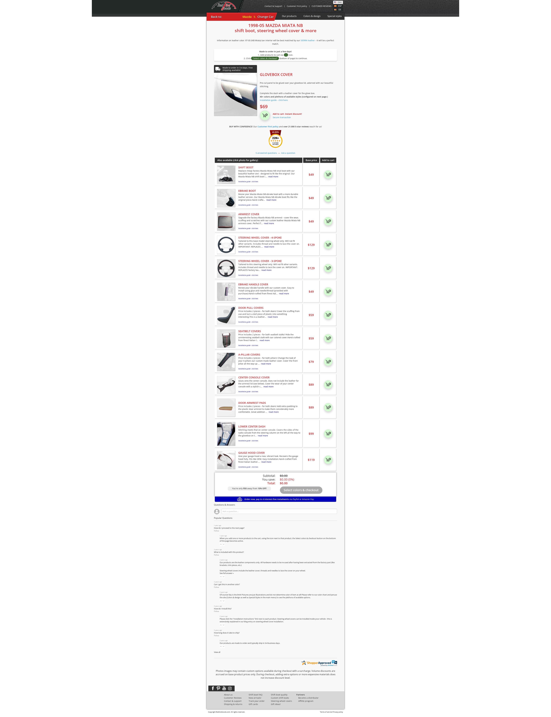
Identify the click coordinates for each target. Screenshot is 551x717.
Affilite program (305, 701)
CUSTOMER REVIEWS (321, 6)
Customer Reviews (233, 698)
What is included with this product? (229, 552)
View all (217, 652)
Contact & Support (273, 6)
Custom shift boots (280, 698)
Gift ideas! (276, 704)
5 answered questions (266, 153)
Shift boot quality (279, 695)
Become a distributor (308, 698)
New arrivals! (255, 698)
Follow (216, 531)
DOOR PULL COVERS (250, 307)
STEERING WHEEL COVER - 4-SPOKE (260, 237)
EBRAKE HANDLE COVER (253, 284)
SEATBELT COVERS (249, 331)
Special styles (334, 16)
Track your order (257, 701)
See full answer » (227, 573)
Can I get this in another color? (227, 584)
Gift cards (253, 704)
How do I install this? (223, 608)
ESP (340, 5)
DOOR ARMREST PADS (252, 403)
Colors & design (312, 16)
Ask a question (288, 153)
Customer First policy (297, 6)
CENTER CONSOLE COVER (254, 377)
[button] (221, 544)
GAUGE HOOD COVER (251, 452)
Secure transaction (282, 117)
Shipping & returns (233, 704)
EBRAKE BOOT (247, 190)
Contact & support (232, 701)
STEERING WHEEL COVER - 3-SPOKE (260, 261)
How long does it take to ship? (227, 633)
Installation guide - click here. (274, 100)
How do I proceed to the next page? (229, 528)
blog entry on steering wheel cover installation (263, 621)
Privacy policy (338, 712)
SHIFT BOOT (245, 167)
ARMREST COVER (248, 214)
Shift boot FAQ (255, 695)
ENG (340, 2)
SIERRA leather (308, 40)
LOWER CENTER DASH (251, 426)
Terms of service (326, 712)
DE (339, 9)
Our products (289, 16)
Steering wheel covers (281, 701)
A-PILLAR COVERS (249, 354)
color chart (322, 595)
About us (228, 695)
